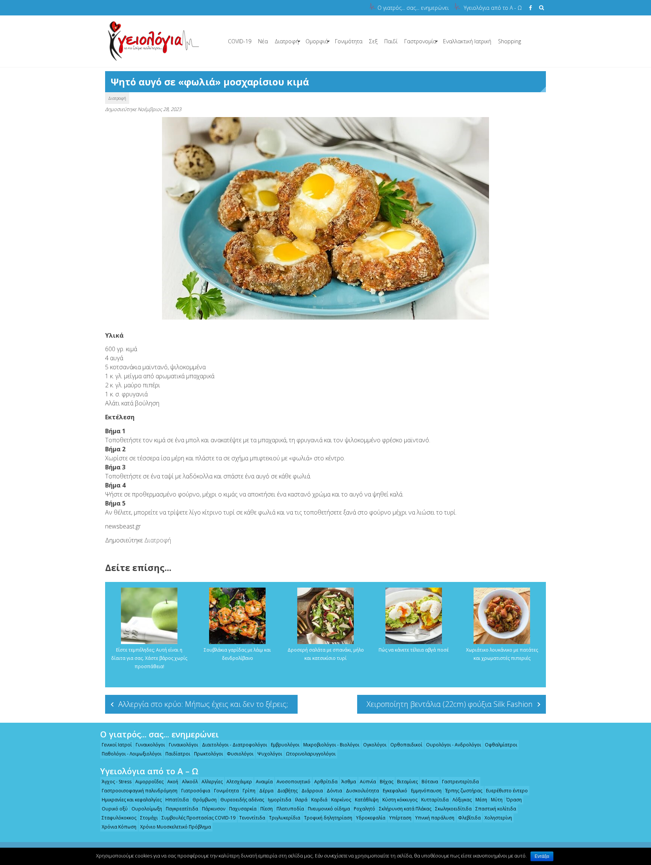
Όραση (514, 799)
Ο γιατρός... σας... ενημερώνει (413, 7)
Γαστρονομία (420, 41)
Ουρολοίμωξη (146, 809)
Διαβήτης (287, 790)
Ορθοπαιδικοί (406, 745)
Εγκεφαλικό (395, 790)
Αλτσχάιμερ (239, 781)
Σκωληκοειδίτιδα (453, 809)
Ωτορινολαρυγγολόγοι (311, 754)
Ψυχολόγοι (269, 754)
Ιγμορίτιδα (279, 799)
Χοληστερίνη (498, 818)
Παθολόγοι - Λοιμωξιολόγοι (132, 754)
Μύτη (497, 799)
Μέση (481, 799)
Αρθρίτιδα (326, 781)
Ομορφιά (317, 41)
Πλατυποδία (290, 809)
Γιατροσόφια (195, 790)
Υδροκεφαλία (370, 818)
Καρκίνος (341, 799)
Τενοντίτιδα (252, 818)
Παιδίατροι (177, 754)
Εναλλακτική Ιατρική (467, 41)
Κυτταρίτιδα (435, 799)
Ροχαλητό (364, 809)
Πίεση (266, 809)
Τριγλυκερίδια (284, 818)
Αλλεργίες (212, 781)
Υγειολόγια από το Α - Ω (493, 7)
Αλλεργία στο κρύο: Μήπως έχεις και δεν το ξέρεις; (203, 704)
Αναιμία (264, 781)
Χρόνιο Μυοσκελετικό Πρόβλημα (175, 827)
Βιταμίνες (407, 781)
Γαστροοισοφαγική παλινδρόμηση (139, 790)
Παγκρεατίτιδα (182, 809)
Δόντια (334, 790)
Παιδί (390, 41)
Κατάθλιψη (367, 799)
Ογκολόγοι (375, 745)
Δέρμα (266, 790)
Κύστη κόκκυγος (399, 799)
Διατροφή (287, 41)
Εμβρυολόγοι (285, 745)
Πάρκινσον (213, 809)
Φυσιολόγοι (240, 754)
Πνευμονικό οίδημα (329, 809)
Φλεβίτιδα (469, 818)
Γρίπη (249, 790)
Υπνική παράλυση (434, 818)
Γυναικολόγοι (150, 745)
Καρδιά (319, 799)
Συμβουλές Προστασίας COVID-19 (198, 818)
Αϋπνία (368, 781)
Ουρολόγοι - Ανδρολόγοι (453, 745)
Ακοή (172, 781)
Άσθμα (348, 781)
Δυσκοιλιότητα (362, 790)
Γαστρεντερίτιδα (460, 781)
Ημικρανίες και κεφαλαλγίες (132, 799)
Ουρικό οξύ (115, 809)
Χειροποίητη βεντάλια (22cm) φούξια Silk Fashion (450, 704)
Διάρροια (312, 790)
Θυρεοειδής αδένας (242, 799)
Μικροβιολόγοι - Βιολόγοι (331, 745)
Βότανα (430, 781)
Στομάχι (149, 818)
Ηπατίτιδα (177, 799)
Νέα (263, 41)
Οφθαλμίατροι (501, 745)
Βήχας (386, 781)
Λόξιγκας (462, 799)
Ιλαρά (301, 799)
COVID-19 (239, 41)
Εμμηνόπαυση (426, 790)
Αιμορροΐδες (149, 781)
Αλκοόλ (190, 781)
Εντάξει (542, 856)
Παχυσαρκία (243, 809)
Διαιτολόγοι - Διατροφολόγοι (234, 745)
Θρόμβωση (205, 799)
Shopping (509, 41)
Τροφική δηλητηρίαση (328, 818)
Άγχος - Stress (116, 781)
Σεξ (373, 41)
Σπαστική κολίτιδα (495, 809)
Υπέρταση (400, 818)
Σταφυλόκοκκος (119, 818)
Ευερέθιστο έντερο (507, 790)
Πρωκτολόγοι (208, 754)
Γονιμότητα (348, 41)
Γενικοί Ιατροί (117, 745)
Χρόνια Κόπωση (119, 827)
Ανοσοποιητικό (293, 781)
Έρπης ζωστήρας (463, 790)
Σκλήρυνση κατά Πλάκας (405, 809)
